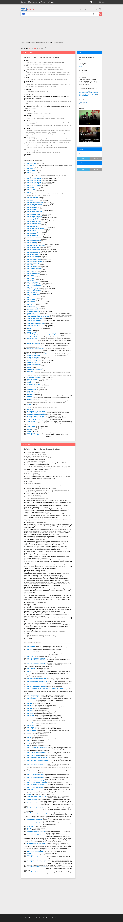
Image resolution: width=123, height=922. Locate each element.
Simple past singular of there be (41, 703)
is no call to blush (33, 214)
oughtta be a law (33, 697)
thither (30, 638)
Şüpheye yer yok (47, 318)
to (29, 367)
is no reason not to (34, 240)
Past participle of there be (42, 668)
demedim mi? (44, 274)
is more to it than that (34, 211)
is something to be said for (36, 796)
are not (30, 187)
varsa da (40, 207)
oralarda (29, 128)
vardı (43, 370)
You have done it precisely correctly (43, 713)
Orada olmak (36, 399)
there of (86, 92)
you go (30, 165)
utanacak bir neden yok (47, 214)
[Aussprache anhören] (31, 49)
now (29, 304)
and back (31, 170)
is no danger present (34, 216)
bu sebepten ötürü (46, 328)
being (30, 656)
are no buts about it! (34, 178)
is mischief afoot (33, 337)
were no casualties (34, 377)
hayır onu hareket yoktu (48, 369)
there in (86, 95)
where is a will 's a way (36, 860)
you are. (31, 381)
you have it (31, 729)
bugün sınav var (44, 199)
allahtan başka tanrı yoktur (48, 221)
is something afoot (34, 259)
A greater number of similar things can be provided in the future (58, 765)
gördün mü (32, 137)
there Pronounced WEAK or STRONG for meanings (40, 555)
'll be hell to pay (32, 282)
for (29, 328)
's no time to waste (33, 296)
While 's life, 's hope (35, 851)
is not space (32, 251)
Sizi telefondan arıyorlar (46, 311)
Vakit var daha (40, 163)
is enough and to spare (35, 202)
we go (30, 705)
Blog (44, 918)
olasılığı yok (42, 308)
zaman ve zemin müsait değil (48, 249)
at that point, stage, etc (33, 606)
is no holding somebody (35, 228)
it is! (29, 264)
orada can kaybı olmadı (48, 377)
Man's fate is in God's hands (54, 658)
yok (42, 187)
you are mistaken (33, 273)
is (29, 192)
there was (81, 95)
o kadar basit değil (48, 210)
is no (30, 213)
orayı (28, 144)
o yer (27, 77)
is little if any (32, 206)
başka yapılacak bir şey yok (49, 251)
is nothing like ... (33, 256)
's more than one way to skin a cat (38, 760)
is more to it (32, 338)
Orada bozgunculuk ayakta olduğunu (50, 337)
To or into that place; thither (33, 483)
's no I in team (32, 771)
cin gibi (47, 185)
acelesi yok (47, 229)
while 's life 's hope (35, 420)
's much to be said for (34, 823)
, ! (30, 826)
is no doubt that (33, 220)
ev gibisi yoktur (51, 288)
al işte (43, 269)
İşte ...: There (29, 94)
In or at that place (31, 604)
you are (30, 270)
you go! (30, 280)
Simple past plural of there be (41, 708)
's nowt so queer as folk (35, 787)
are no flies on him (33, 184)
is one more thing (33, 364)
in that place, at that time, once (37, 630)
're (29, 737)
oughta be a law (33, 695)
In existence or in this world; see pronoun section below (41, 488)
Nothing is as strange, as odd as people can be (56, 787)
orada (27, 66)
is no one (33, 359)
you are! (30, 275)
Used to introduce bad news (54, 686)
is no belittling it (33, 355)
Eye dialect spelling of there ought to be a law (52, 695)
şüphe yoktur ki (45, 219)
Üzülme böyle (41, 387)
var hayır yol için (46, 362)
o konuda (29, 100)
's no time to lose (33, 294)
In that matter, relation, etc (34, 628)
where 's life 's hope (35, 416)
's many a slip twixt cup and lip (37, 757)
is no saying (32, 242)
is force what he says (34, 204)
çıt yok (39, 242)
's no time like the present (35, 784)
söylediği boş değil (49, 204)
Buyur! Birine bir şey (43, 426)
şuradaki (28, 89)
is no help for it (32, 226)
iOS (21, 918)
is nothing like (32, 254)
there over (95, 92)
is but (30, 201)
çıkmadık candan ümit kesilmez (54, 416)
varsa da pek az (47, 205)
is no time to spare (34, 361)
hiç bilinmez (42, 306)
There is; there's (36, 829)
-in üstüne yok (46, 253)
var (27, 83)
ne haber (37, 276)
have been (31, 670)
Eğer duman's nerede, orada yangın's (56, 418)
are (29, 172)
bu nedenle (36, 330)
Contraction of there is (37, 744)
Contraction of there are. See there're (41, 745)
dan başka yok (44, 200)
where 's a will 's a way (36, 414)
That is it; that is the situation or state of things (49, 728)
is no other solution (34, 237)
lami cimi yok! (53, 180)
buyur (41, 273)
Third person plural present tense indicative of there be (46, 649)
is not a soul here (33, 249)
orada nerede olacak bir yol (53, 414)
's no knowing (32, 308)
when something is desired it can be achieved (59, 860)
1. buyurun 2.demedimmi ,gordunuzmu (50, 433)
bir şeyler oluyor (47, 261)
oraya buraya (39, 298)
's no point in (32, 292)
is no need (31, 233)
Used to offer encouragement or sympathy (37, 456)
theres (29, 409)
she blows (31, 698)
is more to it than (33, 343)
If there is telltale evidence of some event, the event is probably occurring (58, 832)
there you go (86, 91)
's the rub (31, 386)
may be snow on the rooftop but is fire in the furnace (45, 688)
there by (90, 92)
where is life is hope (36, 413)
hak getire (45, 285)
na (43, 263)
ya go (30, 710)
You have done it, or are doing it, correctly (46, 727)
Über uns (48, 918)
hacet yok (44, 232)
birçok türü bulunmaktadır (48, 327)
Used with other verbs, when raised (35, 452)
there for (92, 91)
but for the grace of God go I (36, 658)
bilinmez (43, 241)
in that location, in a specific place (35, 587)
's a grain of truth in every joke (37, 747)
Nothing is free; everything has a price (58, 782)
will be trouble (32, 379)
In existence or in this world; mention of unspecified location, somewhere (46, 632)
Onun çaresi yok (48, 325)
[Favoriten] (45, 49)
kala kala (42, 264)
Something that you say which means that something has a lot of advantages (58, 797)
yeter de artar (47, 202)
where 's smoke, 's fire (36, 418)
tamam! (29, 154)
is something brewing (34, 261)
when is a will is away (36, 835)
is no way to (32, 362)
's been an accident (34, 755)
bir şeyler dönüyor (42, 258)
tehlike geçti (45, 216)
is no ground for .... (34, 223)
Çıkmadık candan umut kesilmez (60, 412)
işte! (28, 149)
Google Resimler (83, 102)
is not (30, 313)
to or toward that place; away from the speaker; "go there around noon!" (46, 613)
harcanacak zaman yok (46, 293)
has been (31, 668)
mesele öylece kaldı (43, 266)
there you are (88, 94)
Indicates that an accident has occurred (51, 755)
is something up (33, 263)
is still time (31, 163)
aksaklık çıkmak (40, 189)
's (29, 382)
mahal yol (44, 222)
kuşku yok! (53, 178)
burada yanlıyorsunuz (40, 271)
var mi (28, 156)
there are (97, 91)
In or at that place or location (34, 497)
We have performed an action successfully (45, 705)
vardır (44, 190)
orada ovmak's (45, 386)
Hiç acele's (44, 384)
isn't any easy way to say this (37, 686)
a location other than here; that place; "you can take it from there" (44, 623)
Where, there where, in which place (35, 459)
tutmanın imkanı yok (50, 227)
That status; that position (32, 473)
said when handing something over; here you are (48, 715)
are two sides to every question (37, 653)
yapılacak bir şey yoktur (47, 226)
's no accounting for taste (35, 774)
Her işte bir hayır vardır (66, 354)
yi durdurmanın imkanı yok (52, 244)
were (30, 371)
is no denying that (33, 218)
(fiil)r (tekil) (35, 431)
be (29, 393)
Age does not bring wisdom (51, 781)
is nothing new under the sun (37, 681)
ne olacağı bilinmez (47, 231)
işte (30, 110)
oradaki (29, 115)
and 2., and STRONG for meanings (36, 570)
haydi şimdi (48, 301)
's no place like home (34, 291)
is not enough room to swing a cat (38, 813)
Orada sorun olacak (47, 379)
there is (81, 91)
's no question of (33, 311)
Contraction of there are (38, 737)
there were (81, 94)
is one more (31, 258)
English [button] (104, 2)
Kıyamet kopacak (48, 323)
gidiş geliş (38, 170)
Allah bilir (37, 305)
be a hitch (31, 189)
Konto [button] (94, 2)
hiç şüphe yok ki (44, 357)
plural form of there (40, 828)
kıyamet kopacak (39, 279)
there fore (81, 92)
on (29, 366)
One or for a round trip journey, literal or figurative (49, 646)
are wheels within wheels (35, 303)
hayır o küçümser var (60, 355)
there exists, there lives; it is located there (43, 794)
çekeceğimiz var (43, 281)
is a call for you (33, 315)
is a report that (32, 197)
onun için (35, 404)
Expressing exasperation (40, 710)
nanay (44, 212)
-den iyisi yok (43, 254)
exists (30, 191)
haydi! (38, 391)
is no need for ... (33, 235)
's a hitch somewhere (34, 285)
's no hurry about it (34, 384)
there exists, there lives (51, 853)
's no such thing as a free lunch (37, 782)
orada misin (42, 380)
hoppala (37, 278)
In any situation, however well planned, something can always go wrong (58, 758)
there (80, 154)
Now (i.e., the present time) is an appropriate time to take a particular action (58, 785)
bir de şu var (43, 256)
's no (29, 287)
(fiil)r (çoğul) (39, 428)
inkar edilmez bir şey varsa (49, 217)
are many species (33, 327)
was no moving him (34, 369)
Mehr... (83, 158)
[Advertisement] (61, 29)
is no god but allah (34, 221)
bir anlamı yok (46, 290)
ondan (42, 295)
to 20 (28, 594)
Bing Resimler (82, 104)
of (29, 297)
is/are (30, 168)
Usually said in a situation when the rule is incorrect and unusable (58, 679)
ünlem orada (29, 81)
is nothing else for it (34, 252)
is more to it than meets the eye (38, 316)
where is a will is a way (36, 857)
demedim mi (38, 394)
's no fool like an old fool (35, 781)
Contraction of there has (37, 740)
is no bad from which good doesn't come (40, 354)
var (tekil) (35, 429)
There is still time (30, 76)
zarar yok (44, 224)
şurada (28, 71)
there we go (94, 94)
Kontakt (54, 918)
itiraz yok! (52, 182)
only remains (32, 266)
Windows (31, 918)
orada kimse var (44, 359)
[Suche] (100, 14)
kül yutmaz (49, 184)
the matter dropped (34, 268)
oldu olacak (44, 239)
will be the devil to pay (35, 323)
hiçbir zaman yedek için (48, 360)
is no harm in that (33, 225)
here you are (38, 725)
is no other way (33, 239)
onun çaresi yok (46, 286)
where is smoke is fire (36, 862)
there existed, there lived (40, 855)
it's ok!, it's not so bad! (40, 826)
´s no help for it (33, 325)
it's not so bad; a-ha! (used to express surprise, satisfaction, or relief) (47, 621)
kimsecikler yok (44, 247)
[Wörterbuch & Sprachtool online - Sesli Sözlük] (28, 11)
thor (28, 633)
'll (28, 734)
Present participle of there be (41, 656)
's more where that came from (36, 764)
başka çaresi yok (46, 236)
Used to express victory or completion (37, 493)
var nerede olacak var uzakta (54, 411)
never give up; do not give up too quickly (55, 851)
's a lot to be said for (34, 819)
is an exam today (33, 199)
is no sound (32, 244)
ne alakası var (49, 246)
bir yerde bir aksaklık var (45, 283)
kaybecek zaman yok (47, 291)
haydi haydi (44, 389)
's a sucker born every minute (36, 752)
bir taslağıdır (39, 332)
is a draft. (31, 332)
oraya (27, 60)
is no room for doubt (35, 318)
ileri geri (43, 296)
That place (29, 481)
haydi (28, 120)
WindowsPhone (38, 918)
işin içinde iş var (40, 300)
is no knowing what (34, 232)
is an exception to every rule (36, 678)
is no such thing (33, 247)
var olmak (36, 392)
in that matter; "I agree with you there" (37, 522)
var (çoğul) (39, 172)
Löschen (96, 158)
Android (25, 918)
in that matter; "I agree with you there (36, 602)
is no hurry (31, 230)
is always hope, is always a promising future (43, 334)
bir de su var (44, 364)
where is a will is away (36, 411)
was (29, 703)
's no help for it (32, 289)
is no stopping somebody (36, 245)
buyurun (47, 303)
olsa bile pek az (42, 209)
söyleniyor (41, 197)
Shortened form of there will (38, 734)
